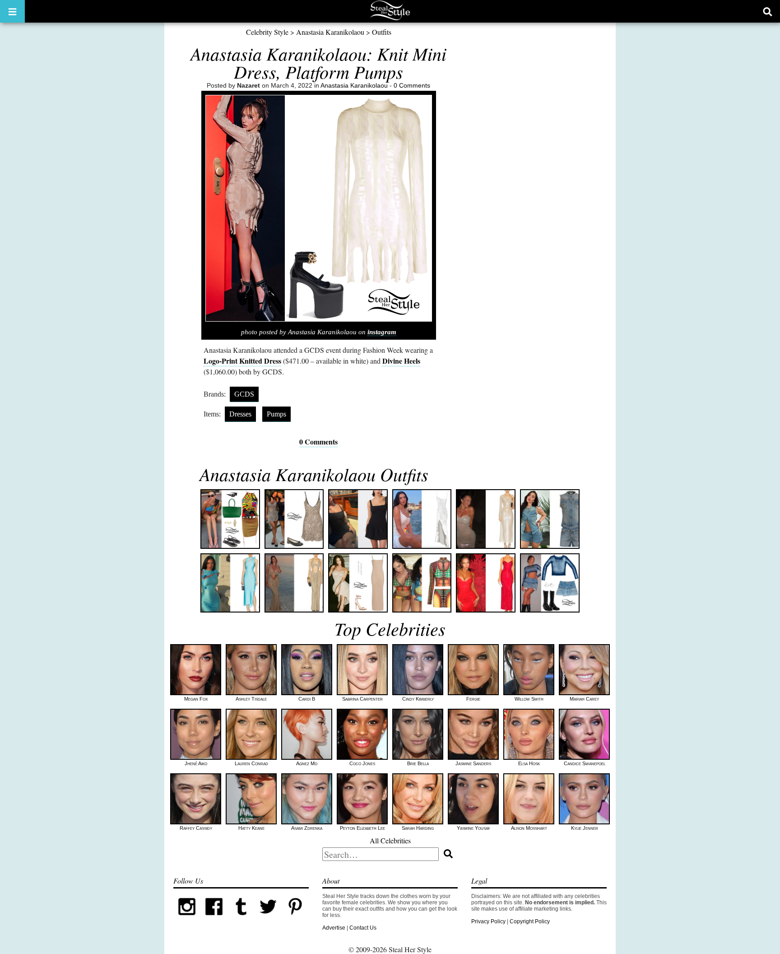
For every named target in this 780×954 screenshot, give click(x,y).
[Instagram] (186, 918)
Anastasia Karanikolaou (330, 32)
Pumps (276, 414)
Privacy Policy (488, 921)
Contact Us (362, 928)
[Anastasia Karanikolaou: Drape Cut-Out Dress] (294, 583)
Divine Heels (401, 360)
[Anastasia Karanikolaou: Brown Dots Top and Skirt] (422, 583)
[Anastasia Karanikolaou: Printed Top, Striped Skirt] (230, 519)
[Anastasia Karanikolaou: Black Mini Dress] (358, 519)
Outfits (381, 32)
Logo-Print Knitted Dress (242, 360)
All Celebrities (390, 840)
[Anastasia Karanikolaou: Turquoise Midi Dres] (230, 583)
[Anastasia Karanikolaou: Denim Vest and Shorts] (550, 519)
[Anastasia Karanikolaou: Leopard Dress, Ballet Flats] (294, 519)
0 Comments (412, 85)
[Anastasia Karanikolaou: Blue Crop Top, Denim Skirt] (550, 583)
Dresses (240, 414)
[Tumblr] (241, 918)
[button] (12, 11)
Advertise (333, 928)
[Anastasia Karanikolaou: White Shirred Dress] (422, 519)
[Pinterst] (295, 918)
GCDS (244, 394)
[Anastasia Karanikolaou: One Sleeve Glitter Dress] (486, 519)
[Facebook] (214, 918)
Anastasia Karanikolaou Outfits (314, 474)
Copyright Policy (530, 921)
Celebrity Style (267, 32)
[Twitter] (268, 918)
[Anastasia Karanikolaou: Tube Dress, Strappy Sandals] (358, 583)
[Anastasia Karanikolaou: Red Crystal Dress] (486, 583)
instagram (381, 332)
